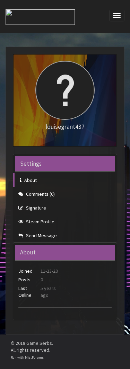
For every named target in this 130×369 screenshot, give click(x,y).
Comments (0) (40, 194)
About (30, 180)
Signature (35, 208)
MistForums (34, 357)
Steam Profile (39, 222)
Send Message (41, 235)
